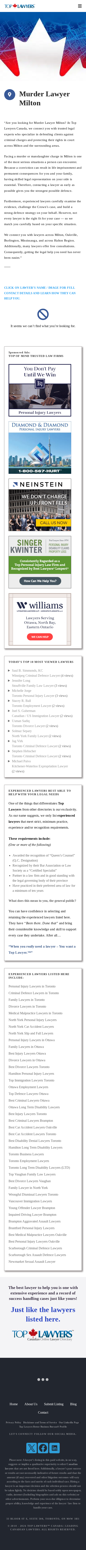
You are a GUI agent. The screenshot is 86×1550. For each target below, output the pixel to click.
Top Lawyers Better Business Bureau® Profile (43, 1426)
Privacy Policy (13, 1422)
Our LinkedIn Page (69, 1422)
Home (14, 1404)
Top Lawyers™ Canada (45, 1526)
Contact (43, 1412)
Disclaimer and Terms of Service (40, 1422)
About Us (30, 1404)
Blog (73, 1404)
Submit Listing (53, 1404)
